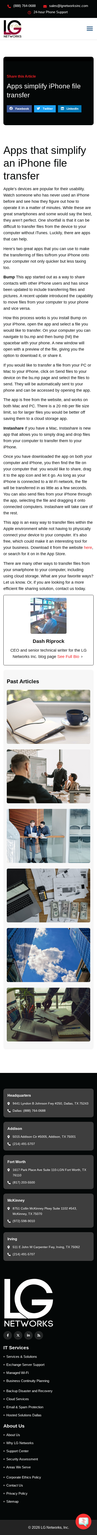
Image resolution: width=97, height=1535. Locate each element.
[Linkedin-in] (28, 1335)
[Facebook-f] (7, 1335)
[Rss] (39, 1335)
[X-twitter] (18, 1335)
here (88, 547)
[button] (90, 29)
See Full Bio (68, 656)
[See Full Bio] (82, 656)
